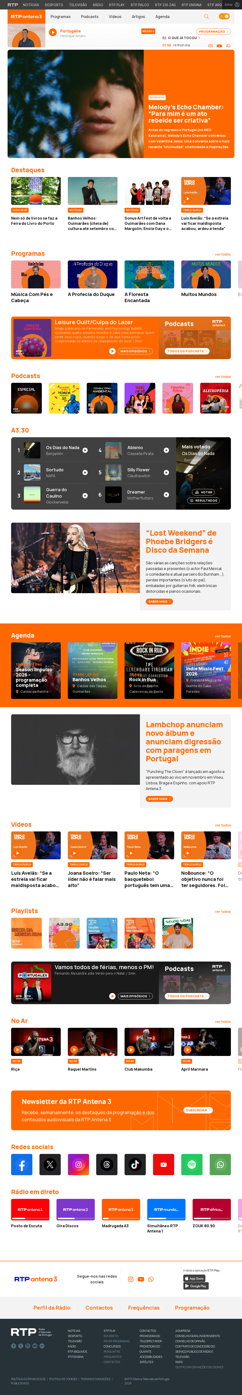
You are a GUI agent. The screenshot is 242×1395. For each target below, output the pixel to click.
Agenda (163, 16)
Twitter (20, 1346)
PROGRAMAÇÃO (212, 31)
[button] (224, 16)
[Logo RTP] (31, 1332)
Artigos (138, 16)
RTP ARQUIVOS (77, 1352)
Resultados (206, 500)
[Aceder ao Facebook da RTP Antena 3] (21, 1164)
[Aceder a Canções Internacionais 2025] (140, 933)
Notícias (31, 5)
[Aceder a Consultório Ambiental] (102, 398)
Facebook (13, 1346)
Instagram (27, 1346)
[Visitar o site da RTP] (13, 4)
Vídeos (115, 16)
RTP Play (117, 5)
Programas (61, 16)
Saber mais (158, 601)
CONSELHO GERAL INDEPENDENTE (197, 1336)
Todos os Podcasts (185, 351)
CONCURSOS (112, 1346)
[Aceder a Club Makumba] (149, 1042)
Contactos (99, 1307)
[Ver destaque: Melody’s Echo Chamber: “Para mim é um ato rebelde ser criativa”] (121, 104)
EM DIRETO (111, 1336)
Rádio (98, 5)
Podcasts (90, 16)
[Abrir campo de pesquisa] (206, 16)
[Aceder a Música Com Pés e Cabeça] (36, 274)
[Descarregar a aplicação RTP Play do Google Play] (196, 1285)
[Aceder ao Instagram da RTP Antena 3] (210, 46)
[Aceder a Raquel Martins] (92, 1042)
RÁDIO (72, 1346)
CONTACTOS (148, 1331)
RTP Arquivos (219, 5)
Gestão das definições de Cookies (199, 1367)
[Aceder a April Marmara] (206, 1042)
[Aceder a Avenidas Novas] (177, 933)
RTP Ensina (192, 5)
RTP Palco (140, 5)
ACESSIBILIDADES (151, 1357)
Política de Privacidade (28, 1379)
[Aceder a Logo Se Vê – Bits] (140, 398)
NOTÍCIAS (74, 1331)
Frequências (143, 1307)
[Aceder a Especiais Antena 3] (26, 398)
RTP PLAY (110, 1331)
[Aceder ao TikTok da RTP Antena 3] (135, 1164)
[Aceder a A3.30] (64, 933)
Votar (206, 492)
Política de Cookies (63, 1379)
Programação (192, 1307)
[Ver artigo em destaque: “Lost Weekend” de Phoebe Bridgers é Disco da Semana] (75, 557)
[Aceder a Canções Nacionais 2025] (102, 933)
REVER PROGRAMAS (117, 1341)
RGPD (179, 1362)
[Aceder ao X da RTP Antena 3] (50, 1164)
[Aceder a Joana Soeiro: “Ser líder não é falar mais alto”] (92, 845)
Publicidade (20, 1383)
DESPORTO (75, 1336)
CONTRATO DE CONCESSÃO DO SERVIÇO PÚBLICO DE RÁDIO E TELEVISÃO (195, 1351)
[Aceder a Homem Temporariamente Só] (64, 398)
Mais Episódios (134, 351)
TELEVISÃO (75, 1341)
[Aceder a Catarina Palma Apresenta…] (177, 398)
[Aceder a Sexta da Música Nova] (26, 933)
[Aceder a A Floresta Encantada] (149, 274)
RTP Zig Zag (165, 5)
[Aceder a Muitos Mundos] (206, 274)
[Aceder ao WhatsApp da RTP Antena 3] (228, 46)
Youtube (35, 1346)
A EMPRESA (182, 1331)
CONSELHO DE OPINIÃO (190, 1341)
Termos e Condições (95, 1379)
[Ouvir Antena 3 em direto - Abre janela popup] (26, 38)
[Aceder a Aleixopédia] (215, 398)
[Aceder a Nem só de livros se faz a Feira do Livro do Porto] (36, 191)
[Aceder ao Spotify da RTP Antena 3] (192, 1164)
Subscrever (197, 1110)
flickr (42, 1346)
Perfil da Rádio (51, 1307)
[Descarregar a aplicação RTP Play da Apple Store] (194, 1278)
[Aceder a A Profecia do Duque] (92, 274)
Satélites (146, 1362)
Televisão (78, 5)
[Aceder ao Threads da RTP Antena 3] (106, 1164)
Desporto (54, 5)
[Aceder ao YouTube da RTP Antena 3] (219, 46)
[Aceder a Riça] (36, 1042)
